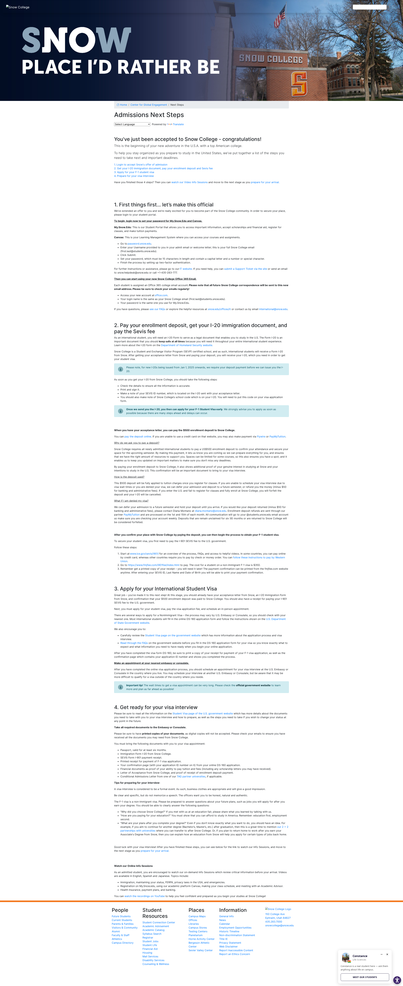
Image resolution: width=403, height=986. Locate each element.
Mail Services (150, 956)
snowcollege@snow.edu (279, 925)
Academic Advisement (155, 926)
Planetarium (196, 935)
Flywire (261, 436)
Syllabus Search (151, 933)
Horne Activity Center (202, 938)
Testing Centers (198, 931)
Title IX (223, 938)
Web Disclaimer (228, 946)
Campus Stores (198, 927)
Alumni (116, 931)
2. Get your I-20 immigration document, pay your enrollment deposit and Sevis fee (163, 168)
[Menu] (393, 7)
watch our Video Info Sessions (189, 182)
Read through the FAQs (134, 642)
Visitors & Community (125, 927)
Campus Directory (122, 942)
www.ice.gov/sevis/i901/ (144, 553)
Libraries (194, 923)
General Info (226, 916)
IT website (186, 268)
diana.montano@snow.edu (210, 510)
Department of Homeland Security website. (187, 345)
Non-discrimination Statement (237, 935)
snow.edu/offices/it (219, 309)
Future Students (121, 916)
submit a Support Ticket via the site (245, 268)
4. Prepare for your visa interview (134, 175)
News (222, 920)
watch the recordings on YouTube (145, 896)
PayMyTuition (277, 436)
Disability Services (153, 960)
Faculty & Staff (120, 935)
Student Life (149, 945)
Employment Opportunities (235, 927)
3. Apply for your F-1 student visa (134, 172)
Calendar (224, 923)
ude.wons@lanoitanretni (273, 309)
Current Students (122, 920)
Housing (147, 952)
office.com (161, 295)
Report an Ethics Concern (234, 954)
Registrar (147, 937)
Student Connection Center (158, 922)
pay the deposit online (138, 436)
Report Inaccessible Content (236, 950)
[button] (397, 980)
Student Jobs (150, 941)
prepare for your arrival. (265, 182)
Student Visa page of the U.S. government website (203, 713)
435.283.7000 (273, 921)
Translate (178, 124)
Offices (193, 920)
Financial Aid (150, 948)
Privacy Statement (230, 942)
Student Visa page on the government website (173, 635)
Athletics (117, 938)
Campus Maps (197, 916)
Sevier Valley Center (201, 950)
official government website (253, 685)
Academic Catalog (153, 930)
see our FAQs (157, 309)
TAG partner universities (191, 776)
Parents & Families (122, 923)
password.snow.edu (139, 243)
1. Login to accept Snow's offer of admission (140, 164)
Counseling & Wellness (155, 964)
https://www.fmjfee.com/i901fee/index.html (153, 565)
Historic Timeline (229, 931)
